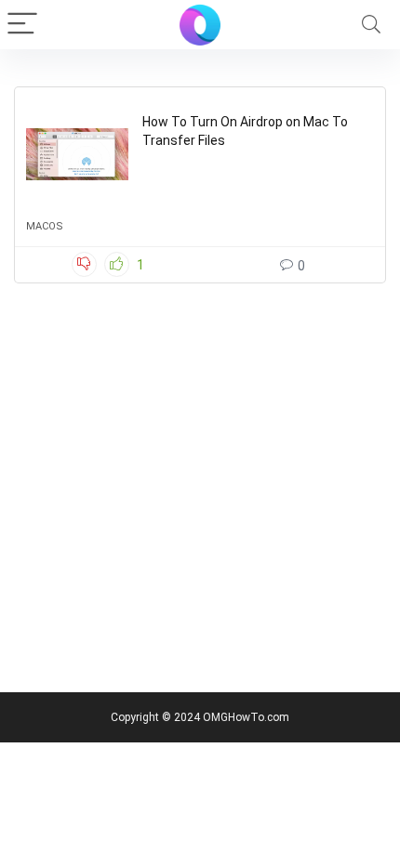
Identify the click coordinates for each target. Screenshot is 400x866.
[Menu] (22, 24)
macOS (44, 226)
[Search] (371, 24)
